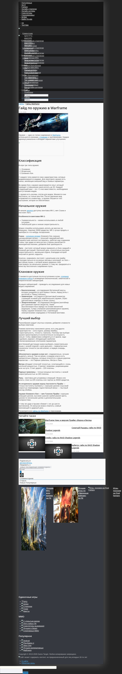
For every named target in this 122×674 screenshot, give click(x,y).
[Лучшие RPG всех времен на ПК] (33, 540)
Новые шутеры (30, 70)
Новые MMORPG (31, 67)
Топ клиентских (31, 80)
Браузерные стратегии (34, 60)
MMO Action (29, 50)
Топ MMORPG (30, 77)
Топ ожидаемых (31, 85)
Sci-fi (23, 5)
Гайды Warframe (32, 104)
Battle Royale (26, 19)
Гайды (27, 97)
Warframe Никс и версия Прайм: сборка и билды (68, 420)
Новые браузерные (32, 65)
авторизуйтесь (26, 463)
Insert (25, 673)
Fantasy (24, 7)
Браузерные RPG (31, 57)
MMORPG (28, 43)
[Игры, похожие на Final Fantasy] (100, 540)
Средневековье (27, 15)
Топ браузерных (31, 75)
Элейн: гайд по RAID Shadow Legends (62, 437)
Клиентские (28, 33)
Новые (24, 65)
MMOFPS (28, 38)
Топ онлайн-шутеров (33, 87)
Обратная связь (28, 663)
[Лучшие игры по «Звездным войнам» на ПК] (65, 540)
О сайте (24, 661)
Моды (26, 95)
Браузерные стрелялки (34, 55)
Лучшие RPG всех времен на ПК (49, 493)
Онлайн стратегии (29, 9)
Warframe (56, 135)
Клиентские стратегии (34, 41)
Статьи (24, 90)
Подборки (28, 92)
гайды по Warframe (41, 411)
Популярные (26, 3)
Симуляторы (26, 13)
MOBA (24, 17)
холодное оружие (33, 236)
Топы (23, 75)
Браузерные (26, 55)
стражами (43, 137)
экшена (30, 211)
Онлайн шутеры (28, 11)
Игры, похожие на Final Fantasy (117, 492)
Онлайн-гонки (30, 53)
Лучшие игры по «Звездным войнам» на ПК (83, 493)
